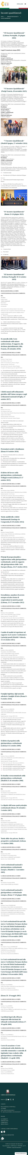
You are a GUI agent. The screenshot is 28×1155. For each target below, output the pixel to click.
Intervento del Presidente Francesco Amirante (12, 764)
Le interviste (5, 254)
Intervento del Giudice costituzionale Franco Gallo (13, 769)
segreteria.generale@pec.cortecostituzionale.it (12, 1111)
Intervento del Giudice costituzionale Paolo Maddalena (14, 766)
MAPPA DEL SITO (4, 1120)
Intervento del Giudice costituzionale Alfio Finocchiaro (14, 768)
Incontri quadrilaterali (5, 18)
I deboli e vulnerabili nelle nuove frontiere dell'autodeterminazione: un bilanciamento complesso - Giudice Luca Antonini (14, 323)
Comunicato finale (7, 249)
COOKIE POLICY (4, 1122)
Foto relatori (5, 251)
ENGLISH (20, 4)
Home (2, 16)
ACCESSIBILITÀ (4, 1119)
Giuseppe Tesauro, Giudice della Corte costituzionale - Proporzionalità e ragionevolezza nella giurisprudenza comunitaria (13, 575)
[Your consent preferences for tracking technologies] (21, 1153)
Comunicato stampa (7, 172)
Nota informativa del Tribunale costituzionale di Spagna (14, 175)
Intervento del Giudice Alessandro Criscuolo (12, 719)
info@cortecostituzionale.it (9, 1110)
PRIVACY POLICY (4, 1124)
